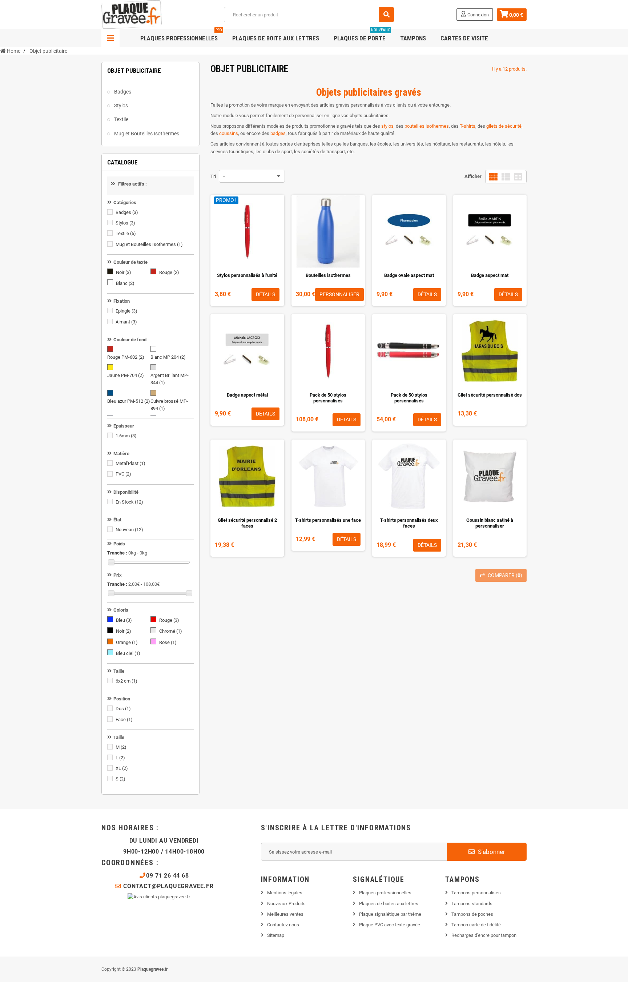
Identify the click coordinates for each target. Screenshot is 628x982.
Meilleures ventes (285, 914)
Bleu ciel (128, 653)
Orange (127, 642)
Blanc (125, 283)
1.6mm (126, 435)
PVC (123, 474)
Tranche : (117, 553)
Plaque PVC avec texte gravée (389, 924)
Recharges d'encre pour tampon (483, 935)
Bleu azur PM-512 (128, 401)
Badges (122, 92)
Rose (168, 642)
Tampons (413, 38)
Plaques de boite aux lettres (275, 38)
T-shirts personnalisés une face (328, 520)
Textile (120, 119)
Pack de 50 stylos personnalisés (328, 397)
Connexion (477, 14)
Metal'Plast (130, 463)
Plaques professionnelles (181, 35)
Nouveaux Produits (286, 903)
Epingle (126, 311)
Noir (123, 272)
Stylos (120, 105)
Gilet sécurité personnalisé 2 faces (247, 523)
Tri (213, 176)
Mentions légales (284, 892)
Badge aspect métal (247, 395)
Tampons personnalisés (476, 892)
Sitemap (275, 935)
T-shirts (467, 126)
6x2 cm (126, 681)
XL (122, 768)
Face (124, 719)
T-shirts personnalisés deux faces (409, 523)
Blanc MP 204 (168, 357)
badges (278, 133)
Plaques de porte (362, 35)
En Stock (129, 502)
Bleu (124, 620)
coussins (228, 133)
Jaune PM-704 (125, 375)
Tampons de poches (472, 914)
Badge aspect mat (489, 275)
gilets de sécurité (504, 126)
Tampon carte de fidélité (476, 924)
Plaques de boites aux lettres (388, 903)
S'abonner (490, 851)
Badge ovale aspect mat (409, 275)
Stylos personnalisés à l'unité (247, 275)
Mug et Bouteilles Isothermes (146, 133)
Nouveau (129, 529)
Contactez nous (283, 924)
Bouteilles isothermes (328, 275)
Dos (123, 708)
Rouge (169, 272)
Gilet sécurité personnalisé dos (490, 395)
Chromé (170, 631)
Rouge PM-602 (125, 357)
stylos (387, 126)
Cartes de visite (464, 38)
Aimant (126, 322)
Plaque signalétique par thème (390, 914)
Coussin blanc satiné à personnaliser (489, 523)
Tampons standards (471, 903)
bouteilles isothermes (426, 126)
